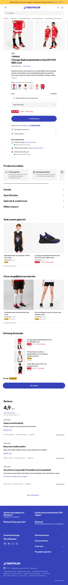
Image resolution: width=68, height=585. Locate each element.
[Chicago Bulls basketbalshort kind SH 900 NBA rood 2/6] (50, 35)
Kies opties (34, 385)
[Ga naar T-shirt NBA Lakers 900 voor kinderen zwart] (20, 368)
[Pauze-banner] (60, 2)
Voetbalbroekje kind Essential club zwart (16, 313)
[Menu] (6, 7)
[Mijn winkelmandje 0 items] (62, 7)
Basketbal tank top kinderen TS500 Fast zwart (17, 257)
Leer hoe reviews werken (11, 415)
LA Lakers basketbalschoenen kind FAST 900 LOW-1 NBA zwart (47, 257)
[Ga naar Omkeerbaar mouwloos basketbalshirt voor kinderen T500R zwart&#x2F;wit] (20, 356)
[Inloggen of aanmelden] (58, 7)
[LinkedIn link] (16, 543)
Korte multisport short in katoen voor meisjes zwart (48, 313)
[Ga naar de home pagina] (32, 7)
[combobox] (34, 104)
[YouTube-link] (8, 543)
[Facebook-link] (5, 543)
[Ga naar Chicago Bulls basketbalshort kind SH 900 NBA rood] (20, 344)
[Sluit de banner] (63, 2)
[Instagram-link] (12, 543)
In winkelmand (34, 119)
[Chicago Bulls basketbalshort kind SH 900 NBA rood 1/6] (18, 35)
